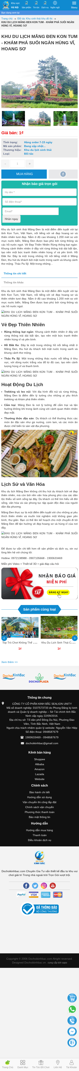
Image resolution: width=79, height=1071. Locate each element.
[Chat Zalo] (72, 1042)
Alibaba (39, 764)
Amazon (39, 769)
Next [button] (75, 638)
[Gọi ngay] (72, 1021)
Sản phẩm (26, 7)
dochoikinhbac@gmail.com (42, 743)
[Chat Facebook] (72, 1031)
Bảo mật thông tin (39, 817)
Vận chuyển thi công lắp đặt (39, 802)
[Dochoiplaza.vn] (14, 679)
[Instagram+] (44, 886)
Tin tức (36, 7)
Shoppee (39, 759)
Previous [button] (4, 638)
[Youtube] (53, 886)
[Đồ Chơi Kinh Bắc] (5, 5)
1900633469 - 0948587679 (41, 737)
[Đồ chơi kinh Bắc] (39, 677)
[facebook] (63, 174)
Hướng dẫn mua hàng (39, 830)
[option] (13, 118)
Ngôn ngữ (55, 7)
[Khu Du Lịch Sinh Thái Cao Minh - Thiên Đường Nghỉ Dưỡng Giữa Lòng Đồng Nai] (59, 627)
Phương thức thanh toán (39, 812)
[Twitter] (35, 886)
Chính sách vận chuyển (39, 807)
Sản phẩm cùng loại (39, 609)
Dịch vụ (45, 7)
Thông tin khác (14, 282)
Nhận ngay (11, 218)
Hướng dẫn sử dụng (39, 797)
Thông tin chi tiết (15, 273)
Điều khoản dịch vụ (39, 840)
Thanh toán (40, 835)
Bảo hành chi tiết (39, 792)
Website (39, 779)
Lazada (39, 774)
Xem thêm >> (9, 662)
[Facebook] (26, 886)
